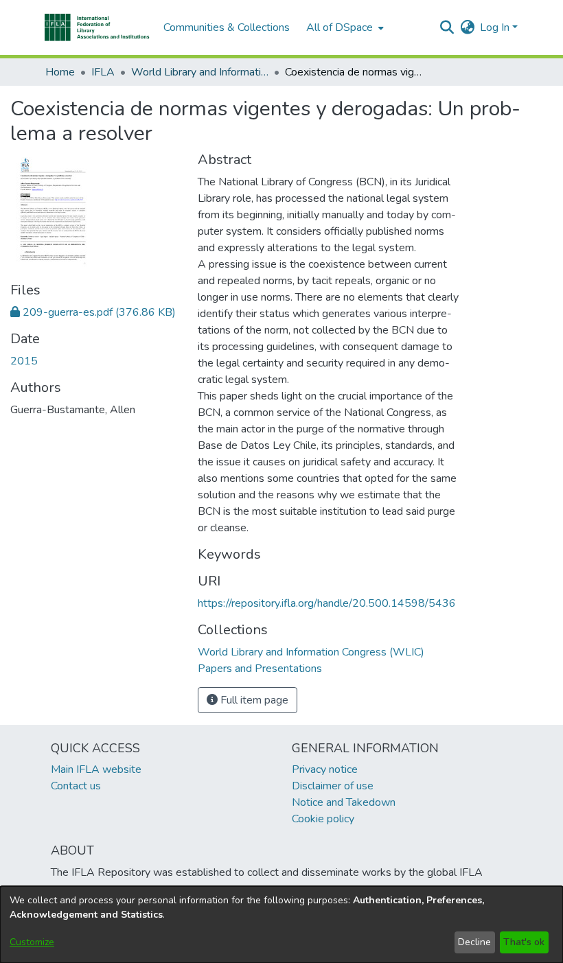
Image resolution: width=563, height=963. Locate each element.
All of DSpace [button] (339, 27)
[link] (93, 312)
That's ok (523, 942)
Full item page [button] (253, 700)
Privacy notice (325, 769)
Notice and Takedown (343, 802)
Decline (474, 942)
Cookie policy (323, 818)
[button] (97, 27)
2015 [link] (24, 361)
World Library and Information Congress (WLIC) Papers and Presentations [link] (199, 72)
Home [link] (60, 72)
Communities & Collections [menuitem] (226, 27)
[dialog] (281, 924)
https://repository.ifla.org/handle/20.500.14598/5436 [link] (327, 603)
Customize (32, 942)
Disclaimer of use (333, 785)
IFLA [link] (103, 72)
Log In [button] (496, 27)
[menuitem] (343, 27)
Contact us (76, 785)
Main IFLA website (96, 769)
